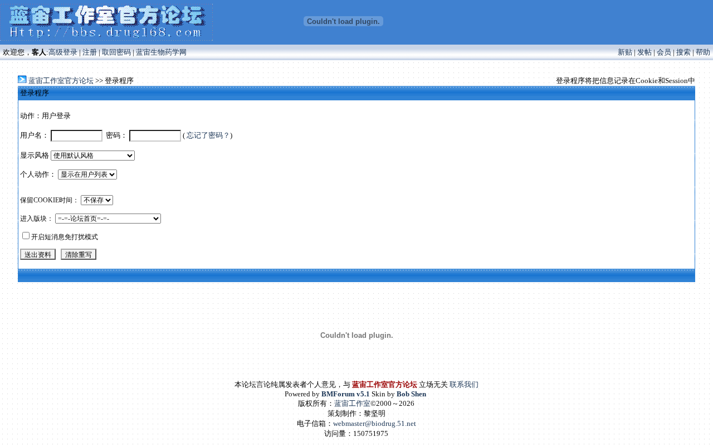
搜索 (683, 52)
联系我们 (464, 384)
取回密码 (116, 52)
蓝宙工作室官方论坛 (61, 80)
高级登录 (62, 52)
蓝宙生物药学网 (161, 52)
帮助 (703, 52)
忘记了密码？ (208, 135)
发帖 (644, 52)
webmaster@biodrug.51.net (374, 423)
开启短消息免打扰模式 (64, 237)
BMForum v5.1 (345, 394)
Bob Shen (411, 394)
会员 (664, 52)
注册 (89, 52)
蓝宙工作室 (352, 403)
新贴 (625, 52)
